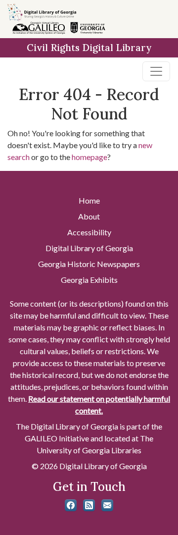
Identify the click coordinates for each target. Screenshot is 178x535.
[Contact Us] (107, 505)
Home (89, 200)
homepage (89, 156)
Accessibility (89, 232)
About (89, 216)
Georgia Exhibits (89, 279)
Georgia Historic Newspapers (89, 263)
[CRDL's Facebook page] (71, 505)
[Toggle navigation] (156, 71)
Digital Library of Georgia (89, 248)
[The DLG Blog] (89, 505)
